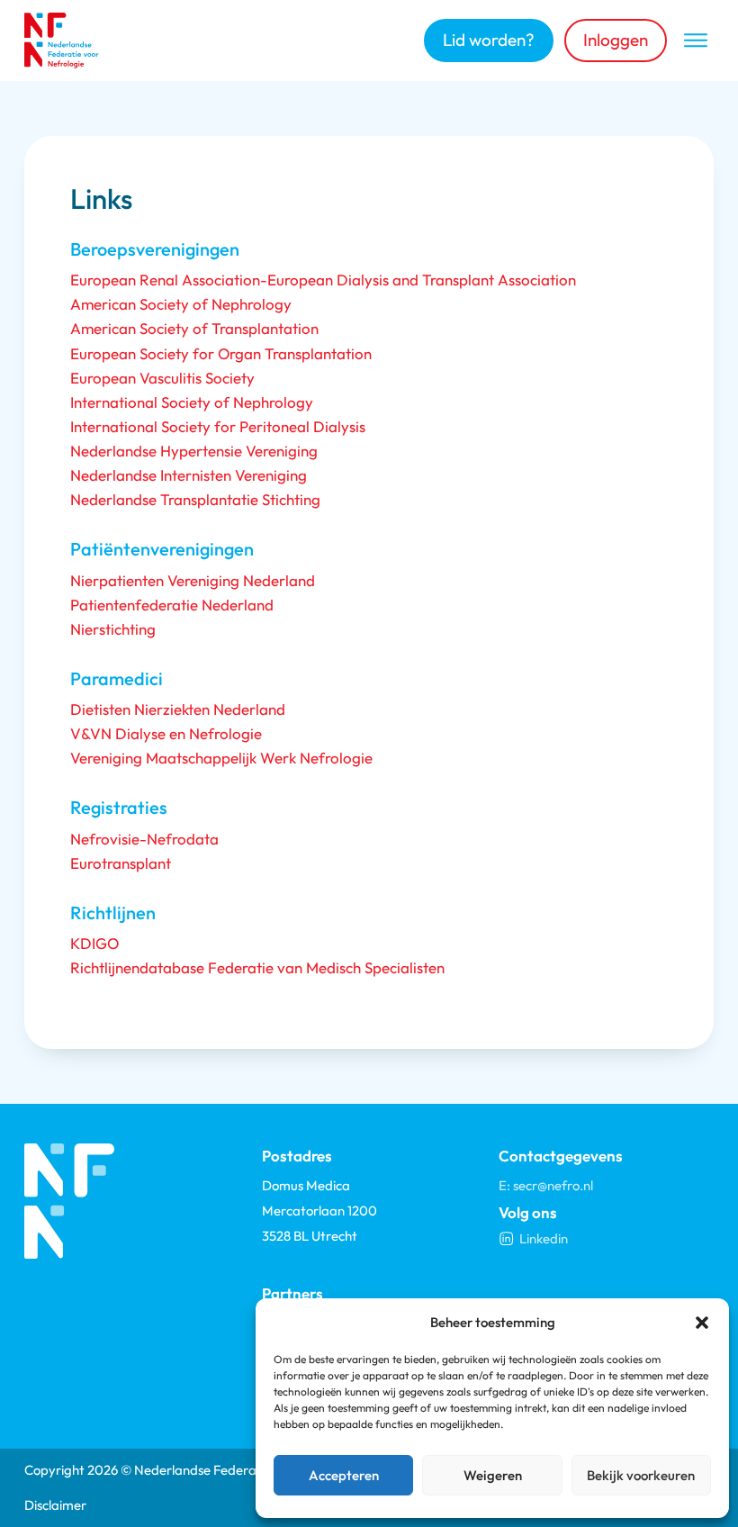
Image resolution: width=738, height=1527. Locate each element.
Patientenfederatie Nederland (172, 604)
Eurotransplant (120, 863)
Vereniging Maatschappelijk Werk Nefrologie (221, 757)
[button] (702, 1323)
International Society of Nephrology (191, 402)
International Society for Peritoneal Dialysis (217, 426)
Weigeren (493, 1475)
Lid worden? (489, 39)
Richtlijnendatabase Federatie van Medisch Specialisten (257, 967)
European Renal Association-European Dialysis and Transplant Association (323, 279)
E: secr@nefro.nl (546, 1185)
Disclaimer (55, 1504)
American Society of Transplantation (194, 328)
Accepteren (344, 1475)
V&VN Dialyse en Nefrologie (166, 733)
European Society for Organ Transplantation (221, 353)
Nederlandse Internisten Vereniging (188, 474)
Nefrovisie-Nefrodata (144, 838)
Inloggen (615, 39)
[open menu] (696, 40)
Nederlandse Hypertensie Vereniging (194, 450)
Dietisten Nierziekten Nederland (177, 709)
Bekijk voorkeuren (641, 1475)
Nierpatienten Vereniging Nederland (192, 580)
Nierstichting (113, 628)
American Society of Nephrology (181, 303)
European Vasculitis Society (162, 377)
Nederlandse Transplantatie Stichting (195, 499)
